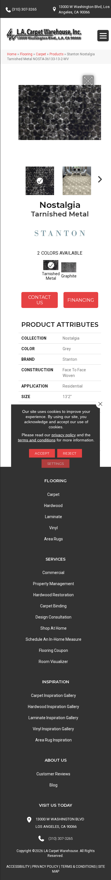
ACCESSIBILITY (18, 867)
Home (12, 54)
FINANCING (80, 300)
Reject (69, 453)
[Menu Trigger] (103, 35)
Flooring (26, 54)
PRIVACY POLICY (45, 867)
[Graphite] (69, 267)
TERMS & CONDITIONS (78, 867)
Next (98, 178)
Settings (55, 463)
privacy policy (64, 435)
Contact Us (39, 300)
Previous (21, 178)
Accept (42, 453)
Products (56, 54)
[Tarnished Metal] (51, 265)
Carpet (41, 54)
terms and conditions (37, 440)
